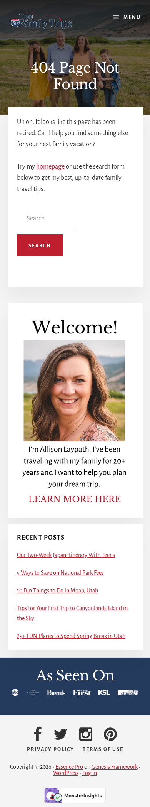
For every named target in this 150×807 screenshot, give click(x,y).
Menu (132, 17)
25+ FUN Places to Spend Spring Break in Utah (71, 636)
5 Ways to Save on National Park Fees (60, 573)
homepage (50, 166)
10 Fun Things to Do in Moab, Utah (57, 590)
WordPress (65, 773)
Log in (89, 773)
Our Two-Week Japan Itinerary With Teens (66, 555)
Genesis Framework (115, 767)
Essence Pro (69, 767)
